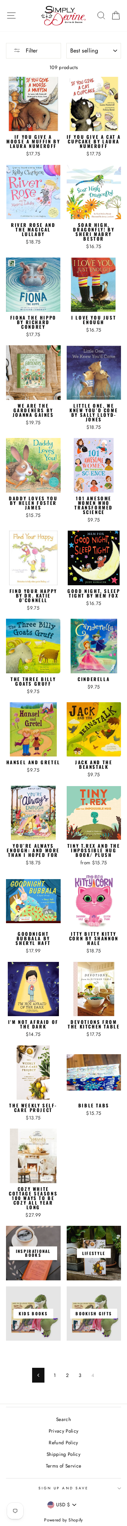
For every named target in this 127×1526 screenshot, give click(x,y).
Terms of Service (63, 1465)
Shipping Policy (63, 1454)
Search (63, 1419)
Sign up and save (63, 1488)
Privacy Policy (64, 1430)
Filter (30, 51)
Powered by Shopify (63, 1520)
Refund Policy (63, 1442)
